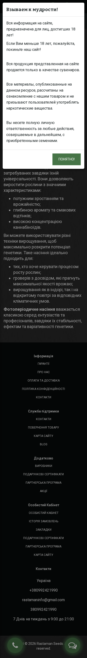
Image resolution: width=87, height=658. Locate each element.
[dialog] (43, 329)
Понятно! (66, 159)
